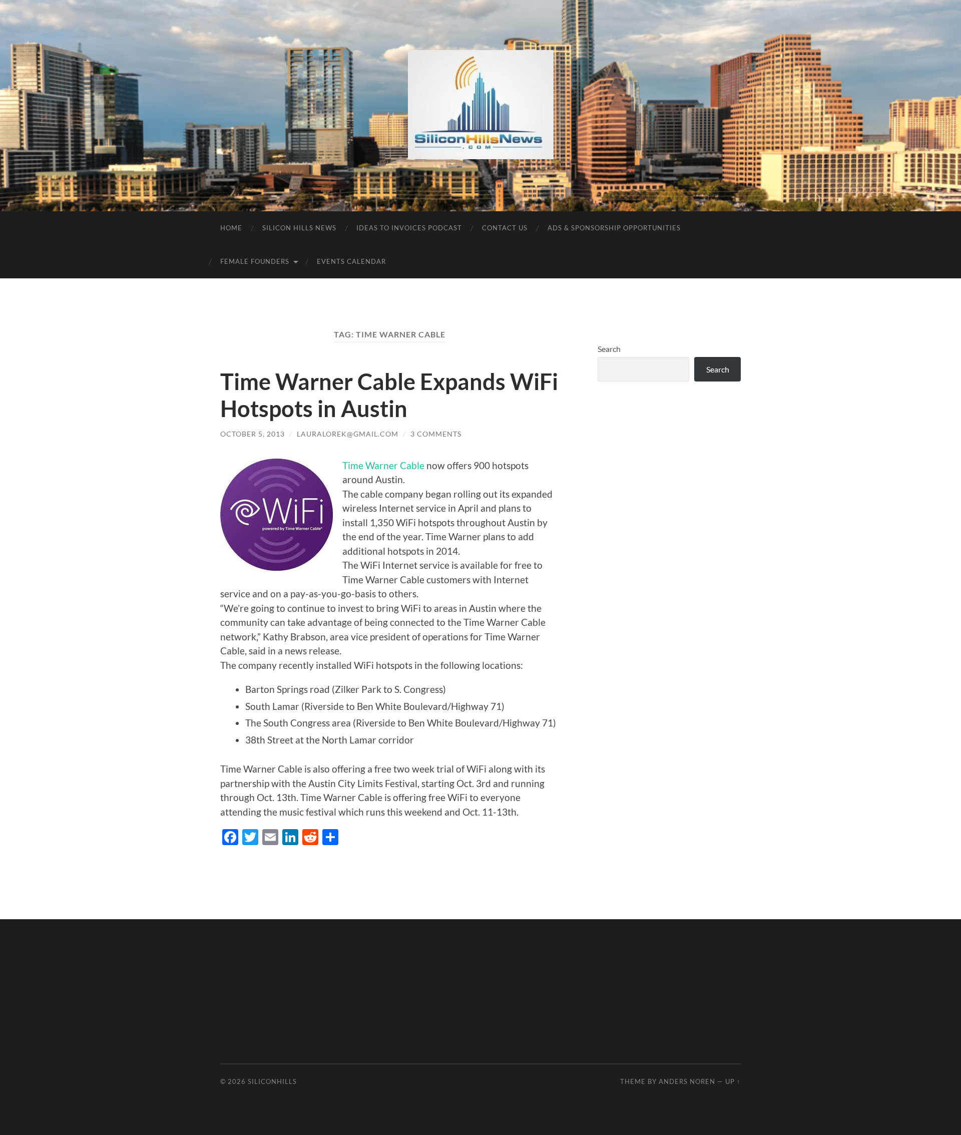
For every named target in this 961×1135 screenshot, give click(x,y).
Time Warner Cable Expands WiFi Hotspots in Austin (389, 395)
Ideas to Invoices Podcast (409, 228)
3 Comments (435, 434)
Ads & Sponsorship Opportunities (614, 228)
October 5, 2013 (252, 434)
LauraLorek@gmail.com (347, 434)
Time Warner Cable (383, 465)
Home (231, 228)
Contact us (505, 228)
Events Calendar (351, 261)
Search (609, 348)
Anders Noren (687, 1081)
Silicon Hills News (299, 228)
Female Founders (254, 261)
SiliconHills (272, 1081)
